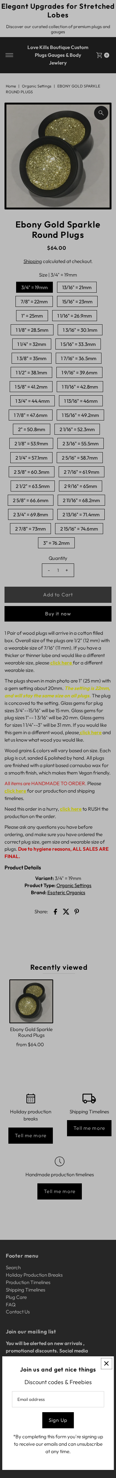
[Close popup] (106, 1363)
